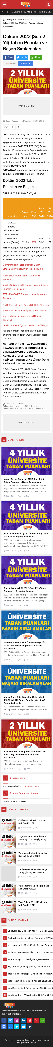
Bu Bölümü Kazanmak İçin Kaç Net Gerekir (25, 310)
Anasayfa (10, 19)
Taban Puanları (23, 19)
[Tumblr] (29, 1026)
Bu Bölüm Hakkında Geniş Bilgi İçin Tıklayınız (26, 305)
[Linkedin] (23, 1020)
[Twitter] (10, 1020)
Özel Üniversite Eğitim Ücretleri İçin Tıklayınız (26, 325)
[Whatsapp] (42, 1020)
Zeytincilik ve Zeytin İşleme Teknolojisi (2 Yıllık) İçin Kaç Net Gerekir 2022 (33, 12)
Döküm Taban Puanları (12, 408)
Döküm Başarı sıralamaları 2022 (16, 406)
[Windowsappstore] (23, 1026)
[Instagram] (16, 1020)
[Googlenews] (3, 1026)
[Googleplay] (16, 1026)
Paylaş (10, 57)
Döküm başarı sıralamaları (17, 404)
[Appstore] (10, 1026)
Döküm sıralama (37, 406)
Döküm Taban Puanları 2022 (34, 408)
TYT (34, 242)
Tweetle (23, 57)
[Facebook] (3, 1020)
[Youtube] (29, 1020)
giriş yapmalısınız (31, 786)
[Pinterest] (36, 1020)
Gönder (37, 57)
